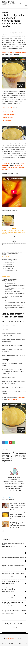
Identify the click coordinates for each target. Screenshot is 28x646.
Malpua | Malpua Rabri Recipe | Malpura (10, 581)
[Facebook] (3, 442)
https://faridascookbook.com (14, 479)
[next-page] (5, 531)
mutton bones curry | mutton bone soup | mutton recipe (14, 595)
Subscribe (21, 397)
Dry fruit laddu (7, 120)
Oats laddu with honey (9, 114)
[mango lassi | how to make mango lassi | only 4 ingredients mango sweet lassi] (5, 514)
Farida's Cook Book (7, 29)
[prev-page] (3, 531)
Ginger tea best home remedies (17, 52)
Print (14, 228)
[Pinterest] (10, 442)
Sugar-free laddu (7, 107)
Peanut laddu (7, 123)
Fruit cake (4, 52)
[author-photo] (14, 475)
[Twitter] (6, 442)
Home (3, 10)
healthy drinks (7, 163)
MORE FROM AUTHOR (8, 500)
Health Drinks (9, 10)
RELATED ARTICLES (8, 497)
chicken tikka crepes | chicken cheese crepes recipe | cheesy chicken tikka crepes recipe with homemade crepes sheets (8, 456)
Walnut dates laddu (8, 112)
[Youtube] (20, 491)
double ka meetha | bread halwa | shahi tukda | (12, 551)
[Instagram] (10, 491)
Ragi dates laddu (8, 117)
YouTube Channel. (12, 399)
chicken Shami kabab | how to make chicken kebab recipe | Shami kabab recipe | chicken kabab (20, 455)
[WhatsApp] (13, 442)
